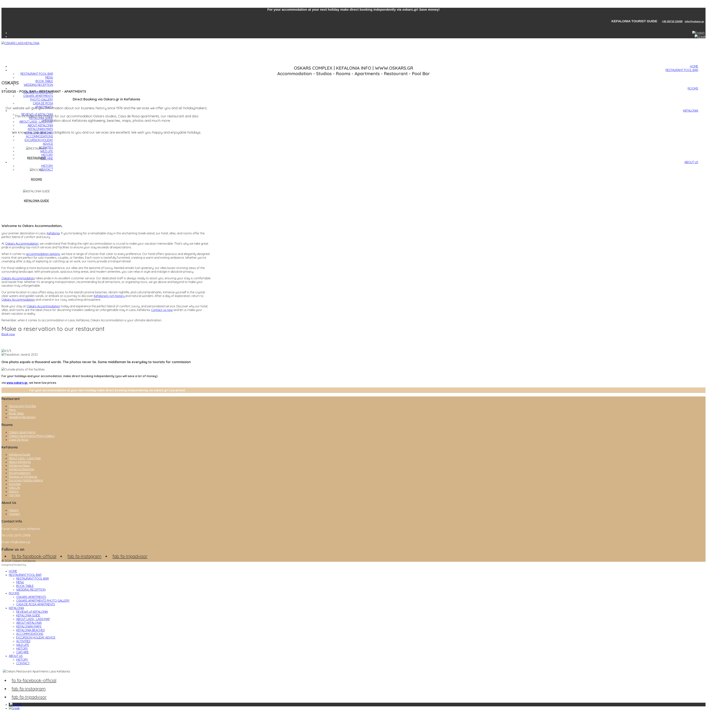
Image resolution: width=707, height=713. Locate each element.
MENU (49, 77)
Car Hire (14, 495)
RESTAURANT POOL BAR (682, 70)
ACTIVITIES (23, 641)
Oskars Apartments (22, 432)
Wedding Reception (22, 417)
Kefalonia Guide (19, 454)
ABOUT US (691, 162)
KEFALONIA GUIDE (36, 200)
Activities (15, 484)
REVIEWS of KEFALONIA (32, 612)
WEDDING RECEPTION (38, 85)
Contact (14, 514)
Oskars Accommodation (21, 243)
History (14, 491)
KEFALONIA (690, 110)
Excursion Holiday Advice (26, 480)
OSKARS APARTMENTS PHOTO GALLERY (38, 97)
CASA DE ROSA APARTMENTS (43, 105)
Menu (12, 410)
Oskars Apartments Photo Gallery (31, 436)
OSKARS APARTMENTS (31, 597)
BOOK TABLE (44, 81)
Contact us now (162, 310)
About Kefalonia (20, 462)
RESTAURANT (36, 158)
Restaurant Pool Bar (22, 406)
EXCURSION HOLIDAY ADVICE (35, 637)
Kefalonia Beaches (21, 469)
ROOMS (693, 88)
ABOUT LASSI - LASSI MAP (36, 121)
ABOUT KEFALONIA (40, 125)
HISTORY (47, 155)
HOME (694, 66)
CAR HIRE (47, 158)
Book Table (16, 413)
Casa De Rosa (18, 439)
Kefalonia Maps (19, 465)
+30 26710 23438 (672, 21)
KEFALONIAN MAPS (40, 129)
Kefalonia (53, 233)
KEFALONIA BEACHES (30, 630)
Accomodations (20, 473)
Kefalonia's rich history (109, 296)
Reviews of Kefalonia (23, 476)
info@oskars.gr (694, 21)
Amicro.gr (32, 564)
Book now (8, 334)
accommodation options (43, 254)
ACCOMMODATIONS (39, 136)
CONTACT (46, 169)
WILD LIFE (46, 151)
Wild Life (14, 488)
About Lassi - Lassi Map (25, 458)
